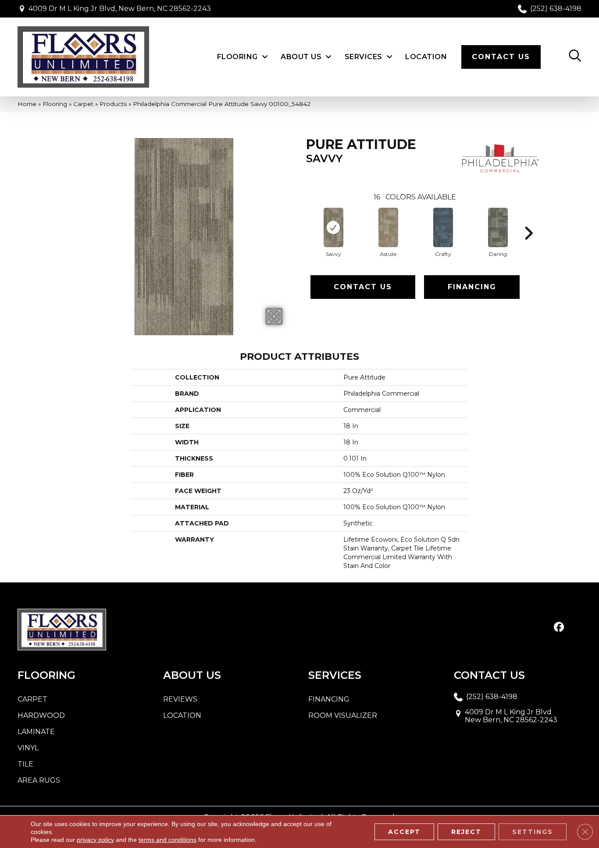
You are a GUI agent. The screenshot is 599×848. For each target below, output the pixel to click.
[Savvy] (333, 227)
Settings (532, 832)
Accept (404, 832)
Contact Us (363, 287)
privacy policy (95, 839)
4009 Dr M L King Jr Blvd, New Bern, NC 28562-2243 (120, 8)
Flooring (55, 103)
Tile (25, 764)
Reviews (180, 699)
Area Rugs (39, 780)
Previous (301, 220)
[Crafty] (443, 227)
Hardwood (41, 715)
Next (528, 220)
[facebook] (559, 627)
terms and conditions (167, 839)
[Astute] (388, 227)
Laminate (36, 731)
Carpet (83, 103)
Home (27, 103)
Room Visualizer (342, 715)
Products (113, 103)
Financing (472, 287)
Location (182, 715)
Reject (466, 832)
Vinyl (28, 748)
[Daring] (498, 227)
